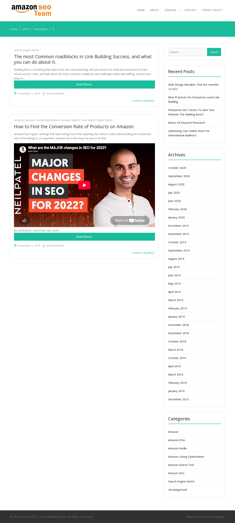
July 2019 (174, 267)
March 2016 (175, 374)
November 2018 (178, 333)
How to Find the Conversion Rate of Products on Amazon (74, 126)
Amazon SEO (176, 473)
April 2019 (174, 292)
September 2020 (179, 176)
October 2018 (177, 341)
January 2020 (176, 217)
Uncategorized (177, 489)
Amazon (19, 120)
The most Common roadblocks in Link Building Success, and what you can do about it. (83, 59)
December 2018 (178, 325)
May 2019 (174, 283)
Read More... (84, 84)
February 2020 (177, 209)
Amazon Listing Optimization (42, 120)
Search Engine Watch (26, 50)
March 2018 (175, 349)
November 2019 (178, 234)
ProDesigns (217, 516)
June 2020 (174, 201)
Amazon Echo (176, 440)
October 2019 (177, 242)
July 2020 (174, 192)
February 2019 (177, 308)
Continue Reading (142, 100)
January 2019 (176, 316)
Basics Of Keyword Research (186, 122)
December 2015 (178, 399)
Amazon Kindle (177, 448)
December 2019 (178, 225)
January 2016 (176, 391)
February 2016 (177, 382)
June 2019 (174, 275)
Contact (190, 10)
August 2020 (176, 184)
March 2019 (175, 300)
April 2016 (174, 366)
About (154, 10)
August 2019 (176, 258)
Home (141, 10)
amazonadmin (55, 93)
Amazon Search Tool (73, 120)
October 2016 (177, 358)
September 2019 (179, 250)
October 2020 (177, 168)
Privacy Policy (212, 10)
